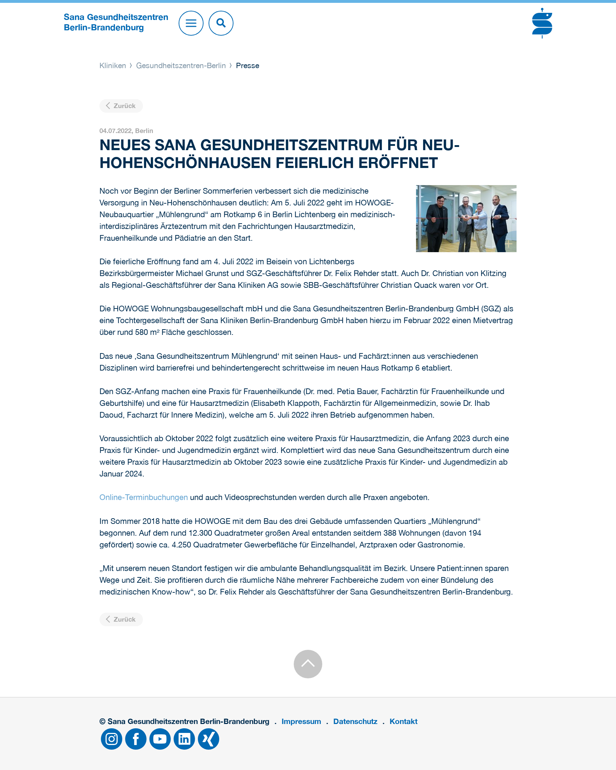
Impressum (301, 721)
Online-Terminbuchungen (143, 497)
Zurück (123, 105)
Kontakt (403, 721)
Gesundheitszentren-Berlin (181, 65)
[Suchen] (221, 23)
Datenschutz (355, 721)
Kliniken (113, 65)
